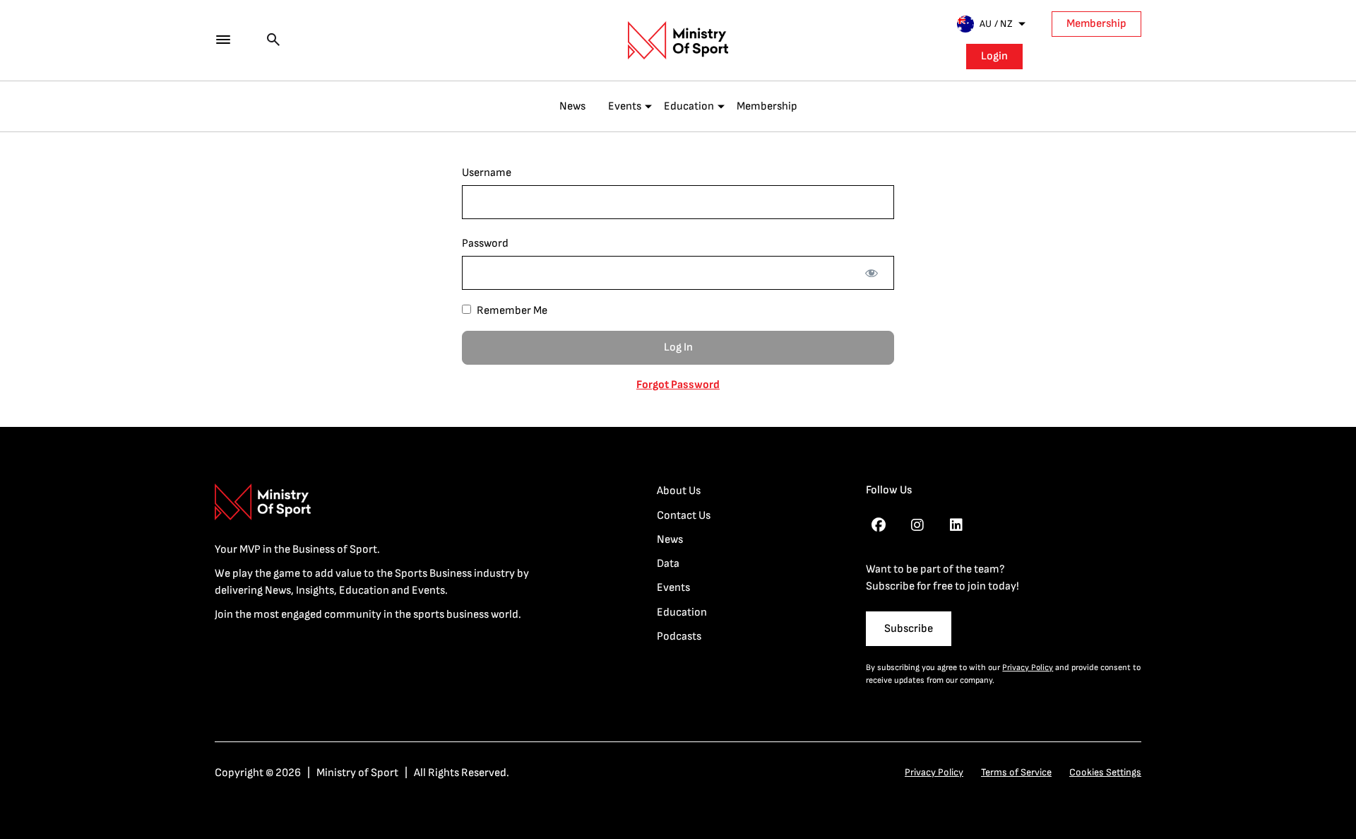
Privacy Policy (1027, 667)
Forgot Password (678, 385)
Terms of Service (1016, 772)
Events (624, 106)
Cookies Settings (1105, 772)
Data (668, 563)
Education (689, 106)
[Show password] (871, 273)
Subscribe (908, 628)
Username (486, 173)
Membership (1096, 23)
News (572, 106)
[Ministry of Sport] (678, 40)
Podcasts (679, 636)
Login (994, 56)
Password (485, 243)
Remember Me (511, 310)
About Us (679, 491)
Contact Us (683, 515)
